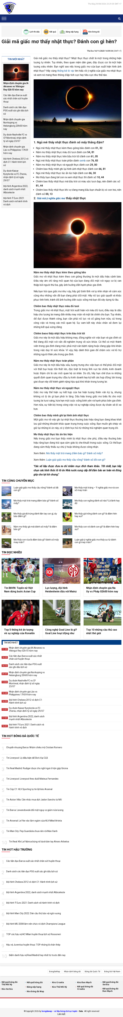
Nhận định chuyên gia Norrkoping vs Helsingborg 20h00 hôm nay (15, 124)
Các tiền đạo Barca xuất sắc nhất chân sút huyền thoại (15, 98)
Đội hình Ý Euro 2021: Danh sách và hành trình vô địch (15, 201)
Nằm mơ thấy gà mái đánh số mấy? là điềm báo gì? (35, 528)
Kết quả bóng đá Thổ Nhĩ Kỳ (9, 983)
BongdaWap (54, 971)
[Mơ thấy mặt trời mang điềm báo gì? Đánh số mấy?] (6, 504)
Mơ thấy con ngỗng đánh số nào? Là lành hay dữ (97, 501)
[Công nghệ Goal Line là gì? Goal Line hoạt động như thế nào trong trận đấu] (61, 612)
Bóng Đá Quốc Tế (92, 971)
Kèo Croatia (58, 982)
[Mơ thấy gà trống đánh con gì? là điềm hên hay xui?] (67, 517)
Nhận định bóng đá (72, 971)
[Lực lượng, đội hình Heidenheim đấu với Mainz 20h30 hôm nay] (61, 571)
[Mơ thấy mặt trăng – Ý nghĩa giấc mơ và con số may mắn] (67, 491)
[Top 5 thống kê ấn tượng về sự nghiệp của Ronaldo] (20, 612)
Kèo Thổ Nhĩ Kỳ (59, 987)
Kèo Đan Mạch (84, 982)
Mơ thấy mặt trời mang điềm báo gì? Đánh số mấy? (74, 453)
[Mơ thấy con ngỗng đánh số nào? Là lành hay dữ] (67, 504)
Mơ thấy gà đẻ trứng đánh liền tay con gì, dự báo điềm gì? (35, 514)
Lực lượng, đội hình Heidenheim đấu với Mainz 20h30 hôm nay (61, 589)
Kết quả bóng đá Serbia (110, 983)
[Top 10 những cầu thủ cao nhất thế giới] (102, 612)
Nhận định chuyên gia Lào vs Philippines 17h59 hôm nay (15, 149)
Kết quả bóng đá (35, 982)
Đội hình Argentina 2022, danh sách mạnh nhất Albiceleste (15, 189)
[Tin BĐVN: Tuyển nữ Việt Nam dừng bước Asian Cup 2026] (20, 571)
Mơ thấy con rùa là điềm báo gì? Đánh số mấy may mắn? (36, 541)
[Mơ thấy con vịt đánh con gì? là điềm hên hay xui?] (67, 530)
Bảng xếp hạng (34, 987)
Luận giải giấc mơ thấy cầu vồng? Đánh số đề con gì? (75, 459)
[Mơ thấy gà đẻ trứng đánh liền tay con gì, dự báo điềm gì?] (6, 517)
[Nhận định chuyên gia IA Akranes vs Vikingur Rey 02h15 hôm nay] (16, 72)
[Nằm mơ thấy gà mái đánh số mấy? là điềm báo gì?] (6, 530)
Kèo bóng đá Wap (35, 991)
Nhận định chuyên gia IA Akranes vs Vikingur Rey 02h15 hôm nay (15, 86)
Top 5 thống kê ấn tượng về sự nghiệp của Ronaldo (19, 631)
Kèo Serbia (7, 989)
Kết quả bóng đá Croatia (85, 987)
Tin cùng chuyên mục (18, 480)
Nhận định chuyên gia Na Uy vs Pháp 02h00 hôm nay (102, 589)
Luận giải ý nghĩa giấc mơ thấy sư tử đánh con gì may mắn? (95, 541)
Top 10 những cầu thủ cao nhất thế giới (101, 631)
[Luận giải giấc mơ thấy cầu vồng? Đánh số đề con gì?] (6, 491)
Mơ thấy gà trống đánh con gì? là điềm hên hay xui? (96, 514)
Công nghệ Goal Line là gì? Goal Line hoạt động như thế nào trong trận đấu (61, 631)
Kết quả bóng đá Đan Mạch (110, 989)
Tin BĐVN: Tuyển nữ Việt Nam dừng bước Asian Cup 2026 (20, 589)
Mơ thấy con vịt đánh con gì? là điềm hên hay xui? (97, 528)
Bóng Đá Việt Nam (112, 971)
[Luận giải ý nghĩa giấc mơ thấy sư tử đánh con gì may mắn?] (67, 543)
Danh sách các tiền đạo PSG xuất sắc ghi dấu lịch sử (15, 110)
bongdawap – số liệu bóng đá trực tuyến (59, 1011)
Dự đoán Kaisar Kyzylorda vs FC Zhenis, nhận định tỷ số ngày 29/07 (15, 176)
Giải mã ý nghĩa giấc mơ (51, 198)
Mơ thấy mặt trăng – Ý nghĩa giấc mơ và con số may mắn (97, 488)
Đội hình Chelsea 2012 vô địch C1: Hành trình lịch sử (16, 161)
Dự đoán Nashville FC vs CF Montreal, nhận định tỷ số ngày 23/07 (15, 137)
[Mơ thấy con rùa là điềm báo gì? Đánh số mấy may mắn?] (6, 543)
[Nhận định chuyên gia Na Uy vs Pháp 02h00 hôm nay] (102, 571)
